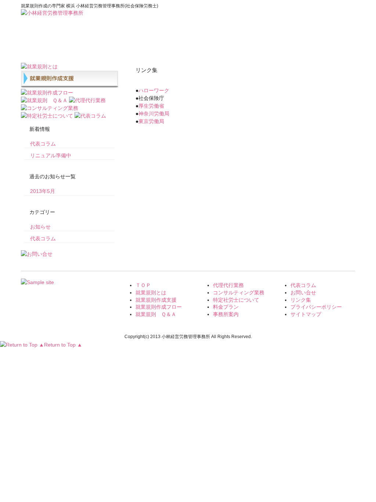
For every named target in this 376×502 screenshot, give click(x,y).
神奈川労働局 (153, 113)
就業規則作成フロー (158, 307)
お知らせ (40, 227)
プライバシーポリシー (316, 307)
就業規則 (92, 43)
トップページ (45, 43)
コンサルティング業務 (238, 292)
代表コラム (283, 43)
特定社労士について (236, 300)
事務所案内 (236, 43)
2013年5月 (42, 191)
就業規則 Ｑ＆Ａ (155, 314)
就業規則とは (150, 292)
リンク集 (300, 300)
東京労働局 (151, 121)
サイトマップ (305, 314)
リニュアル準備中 (50, 155)
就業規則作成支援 (156, 300)
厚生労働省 (151, 106)
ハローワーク (153, 90)
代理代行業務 (228, 285)
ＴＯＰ (143, 285)
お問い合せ (331, 43)
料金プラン (188, 43)
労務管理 (140, 43)
